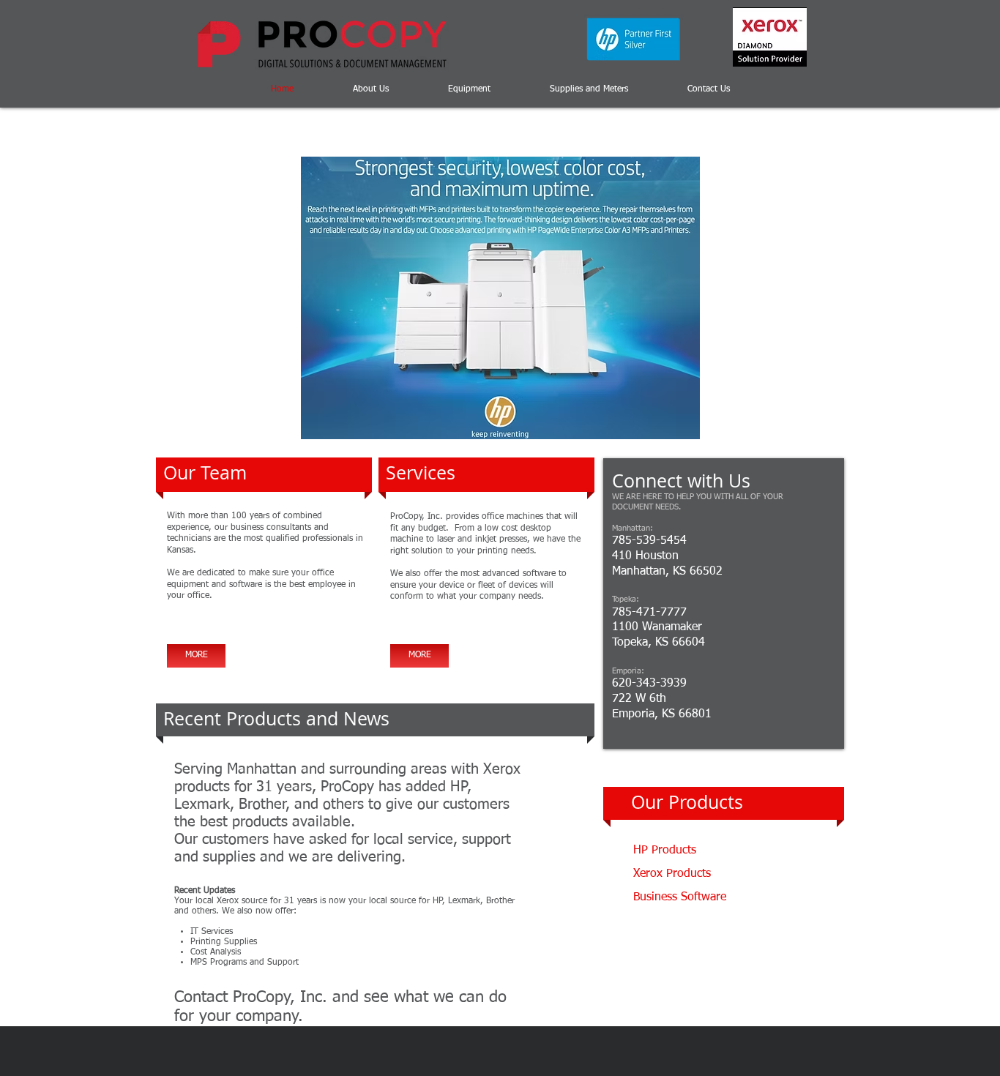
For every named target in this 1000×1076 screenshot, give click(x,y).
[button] (500, 298)
